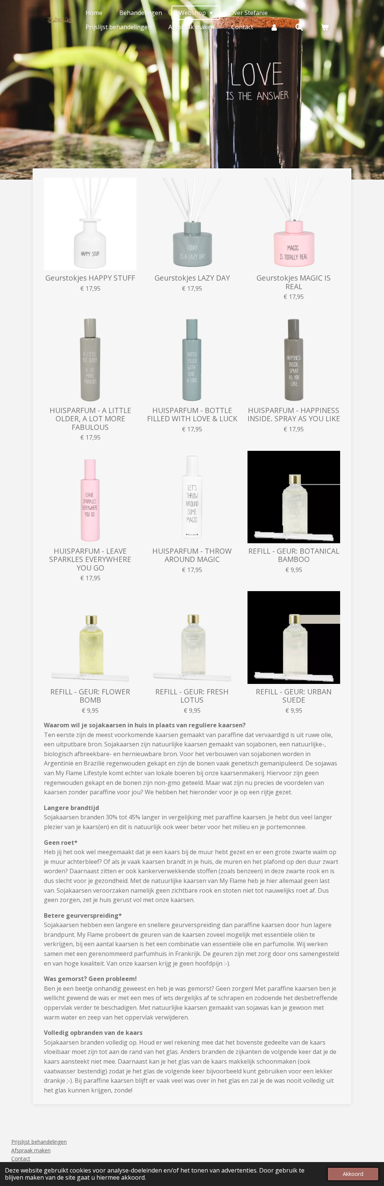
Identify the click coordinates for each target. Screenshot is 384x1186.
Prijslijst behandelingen (39, 1141)
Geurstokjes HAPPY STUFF (90, 278)
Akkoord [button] (353, 1173)
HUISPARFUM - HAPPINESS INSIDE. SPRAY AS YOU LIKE (294, 414)
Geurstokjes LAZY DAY (192, 278)
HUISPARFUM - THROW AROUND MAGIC (192, 555)
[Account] (274, 27)
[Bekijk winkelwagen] (324, 27)
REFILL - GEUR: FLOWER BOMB (90, 696)
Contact (20, 1158)
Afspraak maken (31, 1150)
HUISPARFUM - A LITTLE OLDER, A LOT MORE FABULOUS (90, 418)
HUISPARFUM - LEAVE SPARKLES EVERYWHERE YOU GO (90, 559)
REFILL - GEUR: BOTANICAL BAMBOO (293, 555)
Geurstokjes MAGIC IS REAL (293, 282)
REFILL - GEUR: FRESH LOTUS (192, 696)
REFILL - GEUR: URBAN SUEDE (294, 696)
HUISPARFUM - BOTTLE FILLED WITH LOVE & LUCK (192, 414)
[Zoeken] (299, 27)
